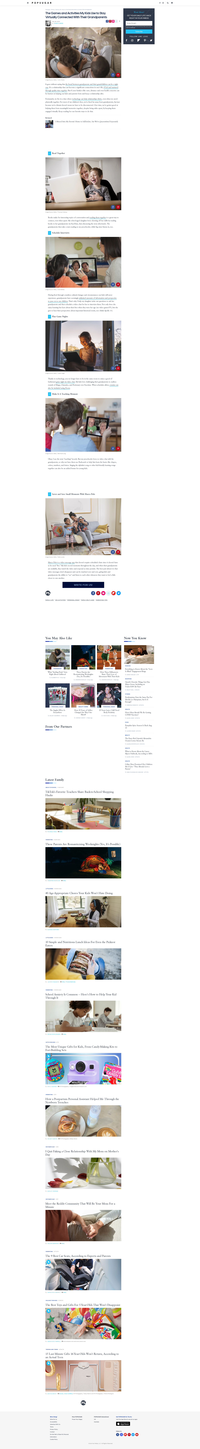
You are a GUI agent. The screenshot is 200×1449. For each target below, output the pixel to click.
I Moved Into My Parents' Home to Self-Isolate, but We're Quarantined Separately (86, 121)
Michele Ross (52, 831)
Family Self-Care (87, 600)
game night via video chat (65, 382)
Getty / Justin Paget (59, 373)
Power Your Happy (77, 1419)
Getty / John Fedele (58, 80)
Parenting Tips (101, 600)
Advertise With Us (55, 1424)
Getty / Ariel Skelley (58, 289)
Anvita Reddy (52, 1393)
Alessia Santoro (53, 929)
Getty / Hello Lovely (58, 557)
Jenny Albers (58, 23)
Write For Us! (83, 585)
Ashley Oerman (53, 1191)
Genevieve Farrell (54, 1292)
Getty (60, 831)
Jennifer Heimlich (54, 880)
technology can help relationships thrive (87, 99)
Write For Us (53, 1419)
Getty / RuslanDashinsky (69, 982)
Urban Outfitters (68, 1393)
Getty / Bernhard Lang (59, 453)
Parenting (49, 839)
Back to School (51, 787)
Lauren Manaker (53, 982)
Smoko (61, 1393)
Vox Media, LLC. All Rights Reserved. (102, 1443)
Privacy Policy (143, 26)
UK (95, 1419)
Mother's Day (50, 1147)
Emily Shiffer (52, 1086)
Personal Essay (73, 600)
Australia (96, 1422)
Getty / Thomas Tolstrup (60, 212)
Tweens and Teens (52, 1349)
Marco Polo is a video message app (61, 562)
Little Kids (49, 888)
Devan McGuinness (54, 1034)
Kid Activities (60, 600)
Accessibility (53, 1422)
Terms (137, 26)
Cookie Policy (54, 1439)
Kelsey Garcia (52, 1139)
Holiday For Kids (51, 1300)
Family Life (49, 600)
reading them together (98, 217)
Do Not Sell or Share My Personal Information (59, 1436)
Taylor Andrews (53, 1243)
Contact (52, 1432)
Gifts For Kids (50, 1042)
